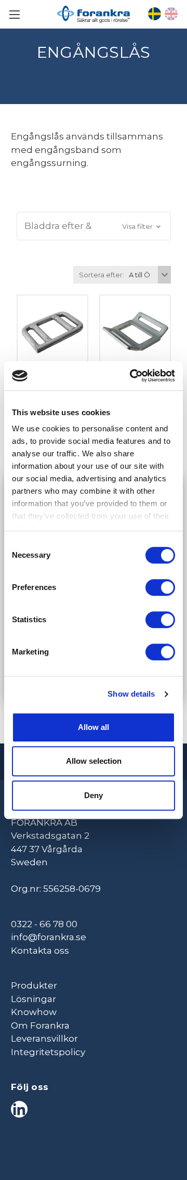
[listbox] (148, 275)
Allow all (93, 727)
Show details (131, 693)
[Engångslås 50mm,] (52, 330)
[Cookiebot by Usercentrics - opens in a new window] (132, 375)
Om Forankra (40, 1025)
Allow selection (94, 760)
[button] (94, 226)
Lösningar (33, 999)
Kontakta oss (40, 950)
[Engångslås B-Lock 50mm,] (135, 330)
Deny (93, 795)
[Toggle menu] (14, 14)
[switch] (160, 587)
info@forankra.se (48, 937)
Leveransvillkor (44, 1038)
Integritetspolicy (48, 1052)
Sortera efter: (101, 275)
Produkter (34, 985)
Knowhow (34, 1012)
